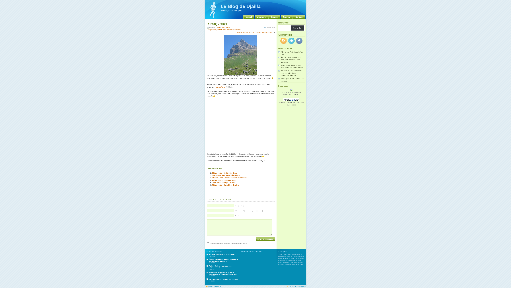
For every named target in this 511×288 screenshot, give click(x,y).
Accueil (249, 17)
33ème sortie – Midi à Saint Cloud (224, 173)
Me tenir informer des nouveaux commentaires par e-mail (228, 243)
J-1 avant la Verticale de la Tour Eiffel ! (222, 254)
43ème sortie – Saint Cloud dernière (225, 185)
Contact (299, 17)
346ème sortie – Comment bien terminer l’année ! (230, 178)
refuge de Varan (220, 87)
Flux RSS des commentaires (297, 286)
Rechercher (297, 28)
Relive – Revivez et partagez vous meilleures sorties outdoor (220, 267)
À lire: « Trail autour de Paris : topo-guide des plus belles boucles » (291, 60)
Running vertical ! (217, 24)
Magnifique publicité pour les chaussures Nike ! (225, 30)
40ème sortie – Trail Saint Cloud (224, 180)
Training (286, 17)
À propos (261, 17)
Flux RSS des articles (214, 286)
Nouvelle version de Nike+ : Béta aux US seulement (254, 32)
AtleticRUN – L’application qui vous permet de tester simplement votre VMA (291, 73)
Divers (223, 27)
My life (228, 27)
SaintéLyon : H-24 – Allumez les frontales (223, 279)
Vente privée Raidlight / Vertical (223, 183)
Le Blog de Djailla (241, 6)
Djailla (218, 27)
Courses (274, 17)
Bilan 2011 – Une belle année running (226, 175)
